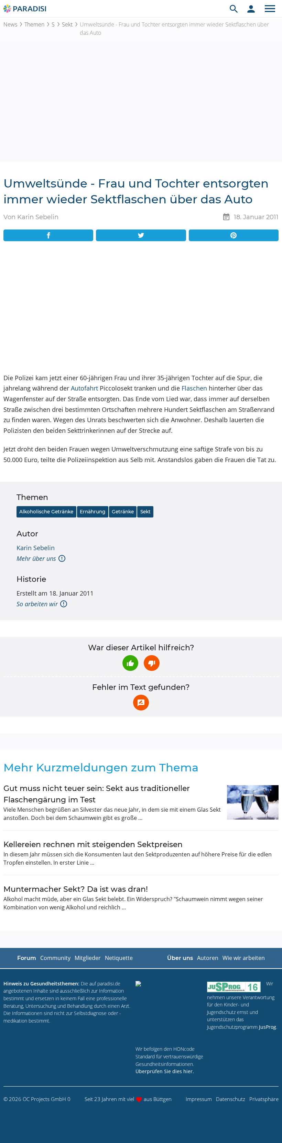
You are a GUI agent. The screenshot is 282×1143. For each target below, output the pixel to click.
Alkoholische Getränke (46, 511)
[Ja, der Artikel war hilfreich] (130, 663)
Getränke (123, 511)
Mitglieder (88, 958)
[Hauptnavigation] (270, 8)
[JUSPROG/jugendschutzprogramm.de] (234, 986)
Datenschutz (230, 1099)
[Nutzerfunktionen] (251, 8)
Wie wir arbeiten (244, 958)
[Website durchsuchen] (233, 8)
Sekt (67, 24)
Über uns (180, 958)
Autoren (207, 958)
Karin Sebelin (36, 548)
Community (55, 958)
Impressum (199, 1099)
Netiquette (119, 958)
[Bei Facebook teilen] (48, 235)
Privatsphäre (264, 1099)
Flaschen (194, 388)
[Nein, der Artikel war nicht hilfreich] (152, 663)
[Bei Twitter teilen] (141, 235)
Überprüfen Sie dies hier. (164, 1071)
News (10, 24)
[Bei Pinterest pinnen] (234, 235)
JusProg (267, 1027)
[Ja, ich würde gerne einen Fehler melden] (141, 703)
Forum (26, 958)
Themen (34, 24)
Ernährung (92, 511)
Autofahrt (84, 388)
